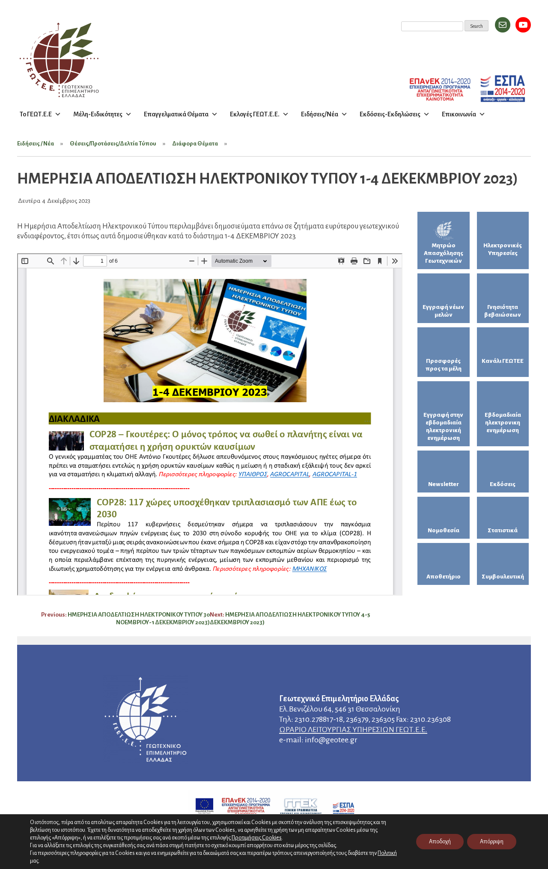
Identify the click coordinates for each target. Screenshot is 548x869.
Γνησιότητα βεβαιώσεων (502, 311)
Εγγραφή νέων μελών (443, 311)
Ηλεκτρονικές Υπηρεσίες (502, 249)
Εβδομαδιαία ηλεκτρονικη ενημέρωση (503, 422)
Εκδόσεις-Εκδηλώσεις (390, 114)
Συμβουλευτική (503, 576)
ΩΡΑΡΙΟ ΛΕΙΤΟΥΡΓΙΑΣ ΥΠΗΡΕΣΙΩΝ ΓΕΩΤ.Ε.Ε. (353, 729)
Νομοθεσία (443, 530)
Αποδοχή (440, 842)
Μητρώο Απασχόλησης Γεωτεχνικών (443, 253)
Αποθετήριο (443, 576)
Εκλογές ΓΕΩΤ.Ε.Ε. (255, 114)
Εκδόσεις (502, 484)
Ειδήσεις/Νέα (319, 114)
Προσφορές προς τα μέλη (444, 365)
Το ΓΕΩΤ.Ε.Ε (36, 114)
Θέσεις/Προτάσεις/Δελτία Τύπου (113, 143)
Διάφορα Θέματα (195, 143)
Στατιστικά (503, 530)
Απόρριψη (491, 842)
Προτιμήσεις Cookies (257, 837)
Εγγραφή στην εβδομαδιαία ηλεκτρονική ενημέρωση (443, 426)
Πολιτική (387, 853)
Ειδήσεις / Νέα (35, 143)
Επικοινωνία (459, 114)
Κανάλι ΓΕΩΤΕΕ (503, 361)
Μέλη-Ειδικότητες (97, 114)
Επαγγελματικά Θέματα (176, 114)
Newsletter (443, 484)
